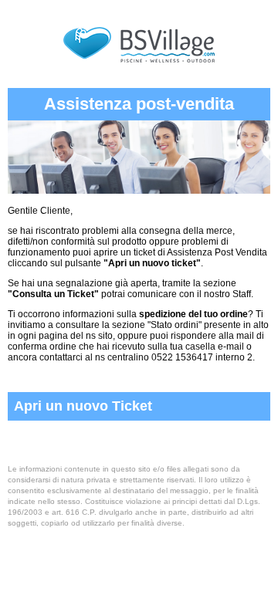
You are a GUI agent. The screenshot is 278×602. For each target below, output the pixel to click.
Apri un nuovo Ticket (83, 406)
